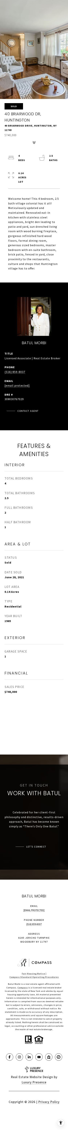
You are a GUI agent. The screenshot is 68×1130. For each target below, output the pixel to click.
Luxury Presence (34, 1082)
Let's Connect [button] (36, 846)
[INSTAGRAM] (19, 1057)
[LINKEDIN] (29, 1057)
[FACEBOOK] (9, 1057)
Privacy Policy (48, 1102)
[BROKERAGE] (58, 1057)
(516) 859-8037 (15, 372)
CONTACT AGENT (28, 410)
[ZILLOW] (48, 1057)
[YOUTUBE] (39, 1057)
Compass (22, 987)
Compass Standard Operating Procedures (34, 977)
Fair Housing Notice (33, 973)
